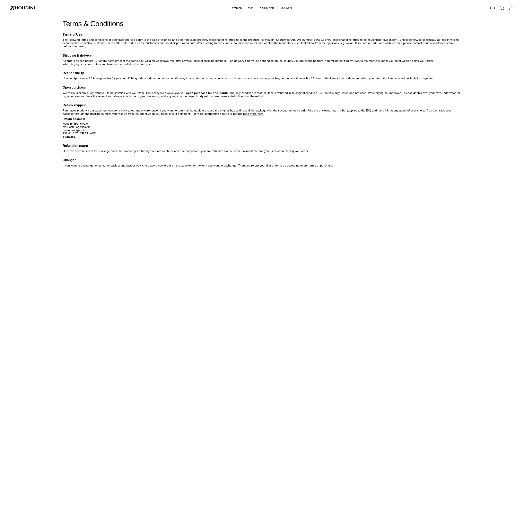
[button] (237, 8)
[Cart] (511, 7)
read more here (253, 113)
